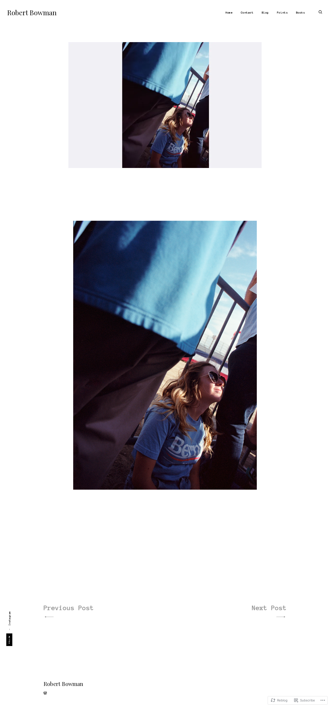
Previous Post (68, 607)
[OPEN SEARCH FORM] (320, 12)
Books (300, 12)
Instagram (9, 618)
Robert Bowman (32, 12)
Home (229, 12)
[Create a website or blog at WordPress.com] (45, 693)
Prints (282, 12)
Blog (265, 12)
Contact (247, 12)
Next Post (269, 607)
